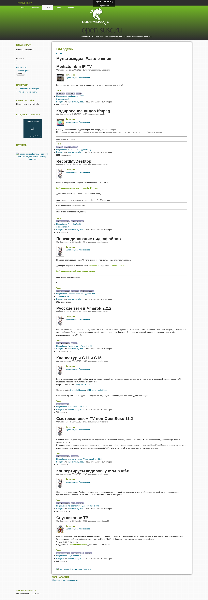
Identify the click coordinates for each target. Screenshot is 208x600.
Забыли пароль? (23, 70)
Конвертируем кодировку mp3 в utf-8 (92, 471)
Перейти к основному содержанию (104, 4)
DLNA (79, 93)
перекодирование (70, 147)
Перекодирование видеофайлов (88, 238)
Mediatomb (70, 93)
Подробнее (70, 96)
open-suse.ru (102, 30)
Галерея (70, 8)
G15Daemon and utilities (97, 390)
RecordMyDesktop (73, 161)
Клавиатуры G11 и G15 (79, 357)
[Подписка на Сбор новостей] (65, 580)
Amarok (74, 343)
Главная (23, 8)
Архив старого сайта (28, 92)
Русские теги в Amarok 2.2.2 (83, 308)
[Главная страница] (96, 25)
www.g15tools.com (82, 384)
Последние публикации (29, 89)
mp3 (72, 503)
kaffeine (88, 553)
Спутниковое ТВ (72, 517)
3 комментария (62, 227)
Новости (35, 8)
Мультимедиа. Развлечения (78, 78)
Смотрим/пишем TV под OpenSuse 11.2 (94, 418)
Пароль (20, 59)
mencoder (60, 93)
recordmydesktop (77, 221)
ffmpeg (59, 147)
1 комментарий (62, 99)
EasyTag (80, 503)
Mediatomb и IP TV (74, 66)
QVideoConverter (87, 291)
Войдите (60, 102)
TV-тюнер (74, 456)
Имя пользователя (25, 50)
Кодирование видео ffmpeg (83, 111)
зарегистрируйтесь (76, 102)
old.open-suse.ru (63, 221)
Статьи (47, 8)
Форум (58, 8)
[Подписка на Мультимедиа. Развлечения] (75, 569)
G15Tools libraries (77, 390)
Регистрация (21, 68)
